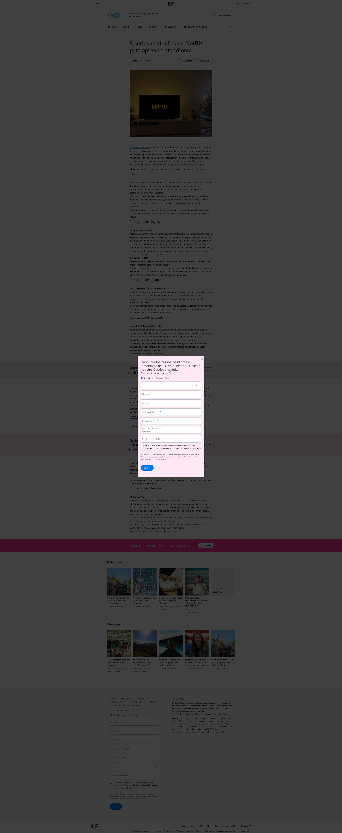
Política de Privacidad (148, 457)
